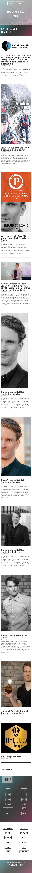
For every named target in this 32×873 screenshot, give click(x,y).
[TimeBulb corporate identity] (16, 738)
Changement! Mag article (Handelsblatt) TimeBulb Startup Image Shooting (15, 711)
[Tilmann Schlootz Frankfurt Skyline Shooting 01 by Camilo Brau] (16, 526)
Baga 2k (8, 838)
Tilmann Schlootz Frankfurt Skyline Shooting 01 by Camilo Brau (13, 550)
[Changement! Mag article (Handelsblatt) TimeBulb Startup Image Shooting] (16, 684)
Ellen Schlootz (24, 852)
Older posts (8, 769)
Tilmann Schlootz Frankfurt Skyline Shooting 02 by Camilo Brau (13, 481)
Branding (11, 3)
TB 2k (8, 847)
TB (23, 847)
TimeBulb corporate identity (11, 756)
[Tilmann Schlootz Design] (16, 12)
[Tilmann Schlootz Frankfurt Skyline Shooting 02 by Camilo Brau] (16, 447)
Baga (7, 833)
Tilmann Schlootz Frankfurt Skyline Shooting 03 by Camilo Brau (13, 393)
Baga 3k (24, 833)
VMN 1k (8, 813)
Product (20, 3)
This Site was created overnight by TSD (16, 862)
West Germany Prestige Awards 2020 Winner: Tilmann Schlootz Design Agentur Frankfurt (15, 238)
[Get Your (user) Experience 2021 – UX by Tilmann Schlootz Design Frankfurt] (16, 114)
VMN (23, 809)
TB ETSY (24, 842)
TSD (8, 790)
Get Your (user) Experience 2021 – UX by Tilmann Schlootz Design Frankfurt (15, 148)
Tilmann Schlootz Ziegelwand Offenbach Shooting (15, 636)
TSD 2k (24, 790)
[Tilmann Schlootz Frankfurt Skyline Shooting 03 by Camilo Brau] (14, 350)
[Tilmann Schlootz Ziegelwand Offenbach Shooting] (16, 603)
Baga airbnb (24, 828)
